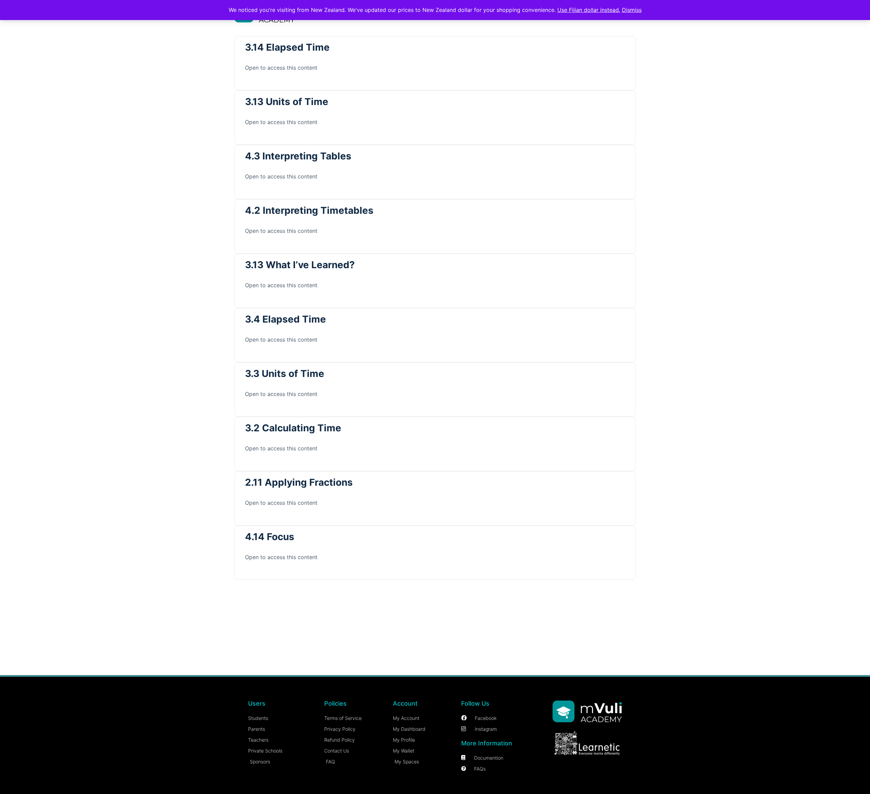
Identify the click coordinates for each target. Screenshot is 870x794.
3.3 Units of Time (284, 373)
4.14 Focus (269, 536)
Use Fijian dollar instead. (588, 9)
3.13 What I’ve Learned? (300, 265)
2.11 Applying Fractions (299, 482)
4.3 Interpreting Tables (298, 156)
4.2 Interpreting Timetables (309, 210)
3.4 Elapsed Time (285, 319)
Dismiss (632, 9)
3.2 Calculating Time (293, 428)
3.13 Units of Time (286, 101)
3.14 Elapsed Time (287, 47)
